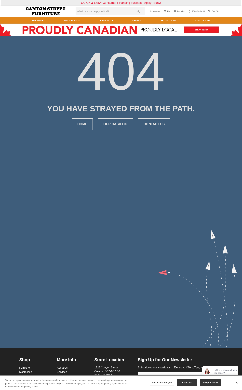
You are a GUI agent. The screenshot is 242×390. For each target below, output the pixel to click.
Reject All (187, 382)
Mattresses (72, 20)
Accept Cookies (210, 382)
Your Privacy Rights (162, 382)
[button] (151, 11)
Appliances (106, 20)
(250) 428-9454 (103, 375)
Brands (136, 20)
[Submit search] (138, 11)
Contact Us (202, 20)
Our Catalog (115, 124)
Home (82, 124)
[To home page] (45, 11)
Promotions (168, 20)
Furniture (38, 20)
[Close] (236, 382)
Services (62, 371)
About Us (62, 367)
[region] (121, 382)
